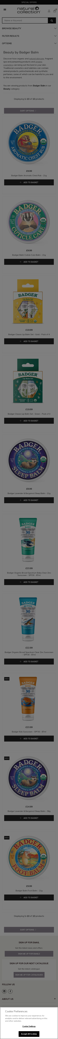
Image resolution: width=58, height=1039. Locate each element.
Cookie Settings (29, 1026)
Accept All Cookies (29, 1034)
